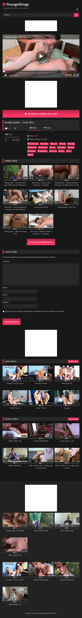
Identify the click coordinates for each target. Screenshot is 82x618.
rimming (53, 151)
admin (36, 136)
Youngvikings (17, 4)
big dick (54, 143)
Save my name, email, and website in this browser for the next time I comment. (34, 311)
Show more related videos (41, 242)
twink (31, 154)
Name (5, 287)
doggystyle (43, 147)
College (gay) (34, 143)
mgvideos (62, 147)
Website (6, 302)
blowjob (72, 143)
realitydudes (43, 151)
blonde (63, 143)
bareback (45, 143)
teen (69, 151)
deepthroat (33, 147)
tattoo (62, 151)
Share (48, 128)
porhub (72, 147)
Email (5, 295)
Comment (6, 261)
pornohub (32, 151)
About (34, 128)
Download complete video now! (42, 114)
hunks (53, 147)
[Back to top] (75, 612)
